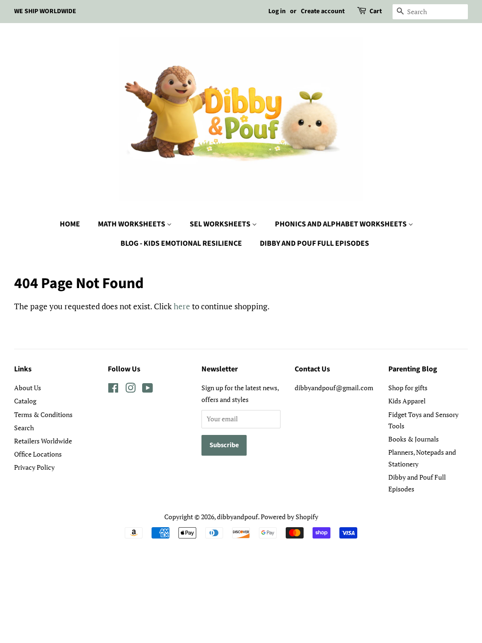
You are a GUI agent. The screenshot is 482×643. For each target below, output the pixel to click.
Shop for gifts (407, 387)
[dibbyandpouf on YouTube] (147, 389)
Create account (323, 11)
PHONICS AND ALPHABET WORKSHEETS (341, 224)
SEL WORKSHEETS (221, 224)
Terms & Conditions (43, 414)
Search (24, 427)
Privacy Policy (34, 467)
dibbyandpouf (237, 516)
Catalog (25, 400)
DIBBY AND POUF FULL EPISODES (314, 243)
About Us (27, 387)
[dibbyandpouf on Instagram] (130, 389)
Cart (376, 11)
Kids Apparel (407, 400)
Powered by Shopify (289, 516)
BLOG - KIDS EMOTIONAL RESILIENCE (181, 243)
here (182, 306)
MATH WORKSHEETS (132, 224)
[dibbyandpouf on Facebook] (113, 389)
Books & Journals (413, 438)
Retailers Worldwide (43, 440)
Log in (277, 11)
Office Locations (38, 454)
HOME (70, 224)
